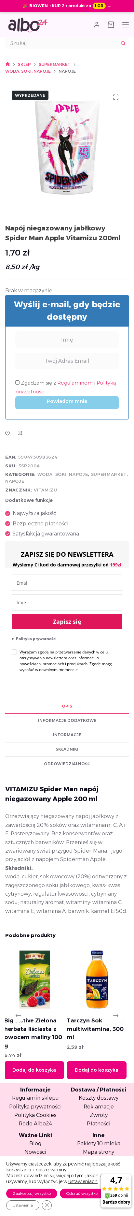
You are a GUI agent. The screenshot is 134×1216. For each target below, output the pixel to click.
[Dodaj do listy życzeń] (7, 433)
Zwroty (99, 1115)
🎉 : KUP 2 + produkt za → (67, 5)
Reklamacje (99, 1107)
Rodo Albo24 (35, 1124)
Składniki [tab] (67, 749)
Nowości (35, 1152)
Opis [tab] (67, 706)
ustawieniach (83, 1181)
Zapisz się (67, 621)
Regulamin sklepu (35, 1098)
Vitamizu (45, 489)
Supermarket (109, 474)
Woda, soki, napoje (62, 474)
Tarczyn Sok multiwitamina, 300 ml (53, 1028)
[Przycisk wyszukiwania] (123, 43)
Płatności (99, 1124)
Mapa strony (98, 1152)
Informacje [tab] (67, 734)
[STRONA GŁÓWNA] (7, 64)
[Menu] (125, 25)
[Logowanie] (97, 24)
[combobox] (62, 43)
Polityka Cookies (35, 1115)
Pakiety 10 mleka (98, 1143)
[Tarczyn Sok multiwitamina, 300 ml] (55, 979)
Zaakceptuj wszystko (32, 1193)
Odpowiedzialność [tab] (67, 763)
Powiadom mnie (67, 401)
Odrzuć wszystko (82, 1193)
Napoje (14, 481)
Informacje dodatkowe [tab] (67, 720)
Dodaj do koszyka (54, 1069)
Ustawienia (23, 1205)
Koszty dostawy (98, 1098)
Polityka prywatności (36, 638)
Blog (35, 1143)
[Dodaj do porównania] (20, 433)
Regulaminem (75, 383)
